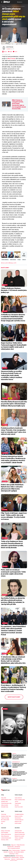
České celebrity (5, 259)
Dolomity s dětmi (4, 839)
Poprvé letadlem (4, 832)
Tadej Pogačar (18, 803)
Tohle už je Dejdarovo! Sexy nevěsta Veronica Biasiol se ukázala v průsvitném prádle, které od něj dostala (12, 544)
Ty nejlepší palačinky (19, 814)
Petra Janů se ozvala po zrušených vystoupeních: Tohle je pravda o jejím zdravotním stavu (13, 573)
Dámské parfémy (15, 857)
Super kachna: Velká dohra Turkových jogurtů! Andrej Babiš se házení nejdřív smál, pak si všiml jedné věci (13, 346)
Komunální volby (4, 806)
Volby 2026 (3, 797)
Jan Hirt (16, 801)
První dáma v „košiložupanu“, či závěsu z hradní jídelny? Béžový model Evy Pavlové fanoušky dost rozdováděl (13, 688)
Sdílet (10, 51)
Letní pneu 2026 (18, 830)
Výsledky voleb (4, 801)
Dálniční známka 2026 (19, 832)
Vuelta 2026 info (18, 797)
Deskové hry (7, 859)
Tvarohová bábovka (19, 819)
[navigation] (2, 2)
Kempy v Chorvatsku (5, 830)
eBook (5, 51)
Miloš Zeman (11, 58)
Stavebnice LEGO (7, 857)
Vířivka (16, 853)
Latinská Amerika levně (6, 837)
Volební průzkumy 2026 (6, 799)
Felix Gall (17, 805)
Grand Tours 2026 (19, 806)
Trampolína (22, 850)
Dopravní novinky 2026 (20, 834)
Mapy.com (13, 844)
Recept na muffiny (18, 816)
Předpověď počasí (20, 844)
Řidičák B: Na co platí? (19, 836)
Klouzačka (10, 852)
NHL (2, 823)
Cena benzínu (17, 846)
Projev (19, 259)
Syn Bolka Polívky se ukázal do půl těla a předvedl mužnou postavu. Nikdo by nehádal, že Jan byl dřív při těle (13, 601)
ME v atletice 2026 (5, 819)
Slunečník (6, 852)
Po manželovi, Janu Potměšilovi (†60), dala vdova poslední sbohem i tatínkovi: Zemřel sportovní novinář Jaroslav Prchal (13, 631)
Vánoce (24, 259)
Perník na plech (18, 823)
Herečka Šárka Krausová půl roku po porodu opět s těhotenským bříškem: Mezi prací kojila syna (14, 404)
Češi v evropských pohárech (14, 848)
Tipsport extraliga (5, 817)
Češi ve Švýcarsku (5, 836)
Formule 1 (3, 821)
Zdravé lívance (18, 817)
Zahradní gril (12, 853)
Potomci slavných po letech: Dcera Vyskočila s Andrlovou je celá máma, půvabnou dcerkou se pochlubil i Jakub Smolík (13, 459)
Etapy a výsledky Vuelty (20, 799)
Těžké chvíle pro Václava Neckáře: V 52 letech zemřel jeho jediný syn (14, 290)
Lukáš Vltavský (9, 46)
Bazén (10, 850)
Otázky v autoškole (19, 837)
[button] (14, 36)
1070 (16, 51)
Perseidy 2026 (10, 846)
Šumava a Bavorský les (6, 834)
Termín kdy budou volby (6, 803)
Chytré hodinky (19, 859)
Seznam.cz (19, 2)
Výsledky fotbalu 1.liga (6, 816)
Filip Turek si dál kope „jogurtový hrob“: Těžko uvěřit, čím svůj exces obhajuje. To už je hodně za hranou (14, 516)
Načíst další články (14, 697)
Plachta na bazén (16, 850)
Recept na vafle (18, 821)
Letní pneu (22, 857)
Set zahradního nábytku (19, 852)
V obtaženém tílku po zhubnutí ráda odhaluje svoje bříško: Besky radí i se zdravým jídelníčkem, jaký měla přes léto (13, 660)
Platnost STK (17, 839)
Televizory (13, 859)
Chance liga (3, 814)
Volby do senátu (4, 805)
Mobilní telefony (19, 855)
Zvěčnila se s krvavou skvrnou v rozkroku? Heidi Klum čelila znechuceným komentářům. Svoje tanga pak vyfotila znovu (13, 318)
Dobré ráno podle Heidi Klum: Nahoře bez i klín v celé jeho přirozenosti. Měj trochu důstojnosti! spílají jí (12, 488)
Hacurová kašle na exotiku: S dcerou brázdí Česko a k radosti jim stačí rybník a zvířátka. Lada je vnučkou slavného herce (11, 375)
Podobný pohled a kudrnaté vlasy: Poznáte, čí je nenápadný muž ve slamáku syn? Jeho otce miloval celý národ (13, 431)
